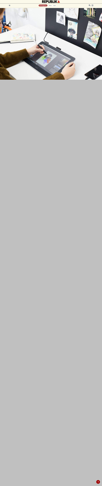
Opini (54, 5)
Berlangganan (43, 5)
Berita (50, 5)
